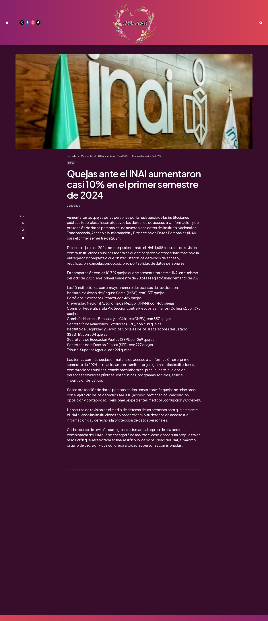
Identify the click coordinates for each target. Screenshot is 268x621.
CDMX (70, 163)
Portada (71, 156)
